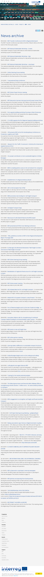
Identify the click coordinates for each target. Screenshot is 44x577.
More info (16, 575)
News (3, 520)
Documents (4, 557)
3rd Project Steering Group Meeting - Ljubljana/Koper (23, 413)
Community (4, 555)
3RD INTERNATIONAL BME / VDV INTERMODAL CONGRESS (24, 458)
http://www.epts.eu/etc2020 (29, 442)
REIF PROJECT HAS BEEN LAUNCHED (17, 502)
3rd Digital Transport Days (14, 208)
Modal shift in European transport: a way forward (20, 297)
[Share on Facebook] (36, 31)
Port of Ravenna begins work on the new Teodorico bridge (23, 307)
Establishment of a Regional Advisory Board (19, 180)
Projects (21, 24)
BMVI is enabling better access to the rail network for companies (24, 168)
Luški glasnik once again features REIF (17, 365)
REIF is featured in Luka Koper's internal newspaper (21, 470)
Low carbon (4, 528)
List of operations (5, 547)
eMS (2, 551)
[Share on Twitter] (38, 31)
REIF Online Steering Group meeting (17, 259)
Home (16, 24)
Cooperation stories (5, 541)
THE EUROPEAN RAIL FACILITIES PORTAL (18, 490)
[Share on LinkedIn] (40, 31)
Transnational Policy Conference (16, 80)
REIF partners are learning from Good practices (20, 478)
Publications (4, 545)
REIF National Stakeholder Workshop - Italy (19, 56)
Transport (3, 534)
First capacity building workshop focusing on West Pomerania (24, 112)
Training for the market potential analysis (18, 375)
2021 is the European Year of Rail (16, 188)
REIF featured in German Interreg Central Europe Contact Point (24, 100)
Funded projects (5, 539)
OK (38, 573)
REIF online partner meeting (15, 337)
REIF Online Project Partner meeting (17, 92)
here (21, 351)
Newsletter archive (5, 559)
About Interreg (4, 516)
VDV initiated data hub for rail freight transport (20, 289)
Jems (3, 553)
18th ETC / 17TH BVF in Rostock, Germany (30, 435)
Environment (4, 530)
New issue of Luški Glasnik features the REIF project (21, 218)
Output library (4, 543)
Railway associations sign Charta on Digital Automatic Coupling (24, 423)
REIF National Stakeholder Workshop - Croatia (19, 48)
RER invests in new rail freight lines (16, 329)
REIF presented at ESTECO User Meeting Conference (21, 226)
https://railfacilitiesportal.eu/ (12, 494)
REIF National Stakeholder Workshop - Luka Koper (20, 64)
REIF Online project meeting (14, 283)
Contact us (4, 522)
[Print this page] (42, 31)
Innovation (4, 526)
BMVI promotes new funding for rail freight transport (22, 196)
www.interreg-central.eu (7, 24)
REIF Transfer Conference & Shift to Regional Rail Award (22, 41)
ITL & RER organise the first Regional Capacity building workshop (25, 120)
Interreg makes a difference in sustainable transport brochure (24, 345)
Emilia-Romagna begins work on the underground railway (23, 355)
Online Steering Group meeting (16, 72)
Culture (3, 532)
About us (3, 518)
